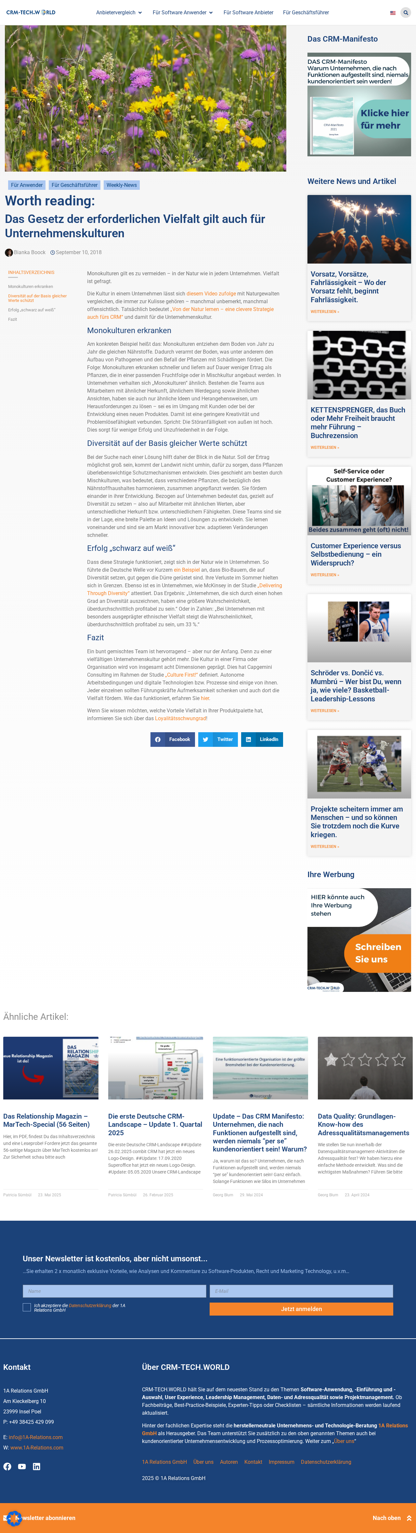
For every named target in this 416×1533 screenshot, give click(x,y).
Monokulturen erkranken (30, 286)
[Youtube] (22, 1466)
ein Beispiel (187, 570)
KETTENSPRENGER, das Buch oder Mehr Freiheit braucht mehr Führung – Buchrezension (358, 423)
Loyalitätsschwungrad (180, 718)
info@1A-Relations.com (36, 1437)
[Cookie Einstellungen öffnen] (14, 1525)
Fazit (12, 319)
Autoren (229, 1462)
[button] (405, 12)
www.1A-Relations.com (36, 1448)
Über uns (344, 1441)
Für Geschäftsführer (75, 185)
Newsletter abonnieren (45, 1517)
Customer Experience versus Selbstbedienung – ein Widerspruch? (356, 554)
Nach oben (387, 1517)
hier (205, 698)
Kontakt (253, 1462)
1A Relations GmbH (164, 1462)
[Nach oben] (409, 1518)
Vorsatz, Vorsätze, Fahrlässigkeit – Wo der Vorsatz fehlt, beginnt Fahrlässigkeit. (348, 287)
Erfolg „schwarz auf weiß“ (32, 310)
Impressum (281, 1462)
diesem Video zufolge (211, 294)
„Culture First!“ (181, 675)
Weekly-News (122, 185)
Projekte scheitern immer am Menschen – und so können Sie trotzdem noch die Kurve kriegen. (357, 822)
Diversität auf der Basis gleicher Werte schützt (37, 298)
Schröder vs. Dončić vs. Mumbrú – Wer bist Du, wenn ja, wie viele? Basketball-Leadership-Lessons (356, 686)
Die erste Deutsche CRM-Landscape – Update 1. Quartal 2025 (155, 1124)
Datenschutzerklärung (90, 1305)
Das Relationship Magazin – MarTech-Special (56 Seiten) (46, 1120)
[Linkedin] (36, 1466)
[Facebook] (7, 1466)
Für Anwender (27, 185)
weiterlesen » (325, 311)
